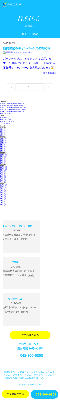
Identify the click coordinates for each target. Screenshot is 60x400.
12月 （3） (4, 185)
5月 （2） (3, 196)
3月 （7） (3, 200)
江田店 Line (15, 283)
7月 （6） (3, 192)
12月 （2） (4, 139)
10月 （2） (4, 143)
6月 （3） (3, 194)
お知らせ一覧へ (6, 113)
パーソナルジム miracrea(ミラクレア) (12, 4)
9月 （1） (3, 145)
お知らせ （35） (6, 119)
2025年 (3, 137)
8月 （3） (3, 157)
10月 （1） (4, 187)
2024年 (3, 153)
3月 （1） (3, 133)
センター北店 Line (15, 319)
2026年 (3, 127)
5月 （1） (3, 149)
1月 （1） (3, 135)
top (24, 33)
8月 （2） (3, 147)
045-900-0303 (31, 355)
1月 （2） (3, 204)
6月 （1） (3, 159)
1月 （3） (3, 181)
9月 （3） (3, 171)
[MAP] (24, 238)
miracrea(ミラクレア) (30, 213)
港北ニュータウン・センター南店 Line (15, 246)
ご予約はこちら (30, 335)
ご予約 (15, 394)
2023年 (3, 165)
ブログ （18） (5, 123)
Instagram (30, 364)
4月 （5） (3, 161)
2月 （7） (3, 202)
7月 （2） (3, 129)
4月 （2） (3, 131)
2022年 (3, 183)
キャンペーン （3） (7, 121)
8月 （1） (3, 173)
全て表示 (3, 117)
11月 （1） (4, 141)
